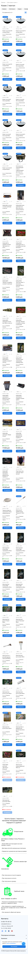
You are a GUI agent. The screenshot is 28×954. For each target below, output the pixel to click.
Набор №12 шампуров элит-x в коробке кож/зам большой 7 (21, 245)
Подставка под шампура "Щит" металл (20, 472)
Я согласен (14, 946)
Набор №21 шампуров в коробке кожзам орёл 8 (20, 397)
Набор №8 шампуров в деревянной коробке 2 (19, 435)
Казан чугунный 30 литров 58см (20, 100)
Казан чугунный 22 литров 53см (20, 65)
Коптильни (12, 9)
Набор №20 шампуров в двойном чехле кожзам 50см (6, 397)
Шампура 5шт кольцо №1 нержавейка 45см (7, 549)
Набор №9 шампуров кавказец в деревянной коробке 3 (5, 474)
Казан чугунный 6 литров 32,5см (20, 135)
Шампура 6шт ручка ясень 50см (6, 727)
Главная (3, 2)
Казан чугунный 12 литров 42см (20, 31)
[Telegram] (5, 931)
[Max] (2, 931)
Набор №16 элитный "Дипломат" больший (5, 767)
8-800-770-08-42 (6, 921)
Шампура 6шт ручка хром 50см (20, 692)
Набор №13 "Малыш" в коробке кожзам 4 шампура (7, 282)
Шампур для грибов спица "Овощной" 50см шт (20, 512)
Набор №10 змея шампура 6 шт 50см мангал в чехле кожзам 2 (20, 207)
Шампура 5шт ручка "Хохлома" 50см (20, 621)
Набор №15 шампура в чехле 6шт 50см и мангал (7, 322)
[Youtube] (12, 931)
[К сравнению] (9, 27)
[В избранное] (11, 27)
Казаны (4, 9)
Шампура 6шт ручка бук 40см (6, 800)
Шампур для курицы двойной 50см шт (20, 766)
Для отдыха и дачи (12, 2)
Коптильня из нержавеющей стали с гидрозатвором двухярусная (20, 168)
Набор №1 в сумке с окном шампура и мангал (7, 207)
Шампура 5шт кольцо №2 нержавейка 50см (20, 549)
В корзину (7, 44)
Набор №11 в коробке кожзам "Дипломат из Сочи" (6, 245)
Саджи (19, 9)
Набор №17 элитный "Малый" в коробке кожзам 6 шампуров (20, 322)
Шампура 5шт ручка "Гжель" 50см (5, 621)
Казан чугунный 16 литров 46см (7, 65)
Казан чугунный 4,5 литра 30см (6, 135)
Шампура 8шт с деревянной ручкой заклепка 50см (20, 729)
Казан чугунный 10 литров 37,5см (7, 31)
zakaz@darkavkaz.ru (6, 924)
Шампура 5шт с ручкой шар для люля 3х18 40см (6, 657)
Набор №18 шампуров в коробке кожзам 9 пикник (7, 360)
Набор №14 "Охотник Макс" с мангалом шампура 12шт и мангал (20, 283)
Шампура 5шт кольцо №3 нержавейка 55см (7, 586)
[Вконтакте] (9, 931)
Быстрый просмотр (8, 23)
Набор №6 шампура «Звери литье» (6, 435)
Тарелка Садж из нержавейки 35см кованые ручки (7, 512)
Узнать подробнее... (11, 943)
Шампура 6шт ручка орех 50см (20, 656)
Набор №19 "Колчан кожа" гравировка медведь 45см (19, 360)
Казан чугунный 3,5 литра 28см (6, 100)
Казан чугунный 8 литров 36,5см (7, 168)
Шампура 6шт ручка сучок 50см (6, 692)
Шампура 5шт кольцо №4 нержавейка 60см (20, 586)
